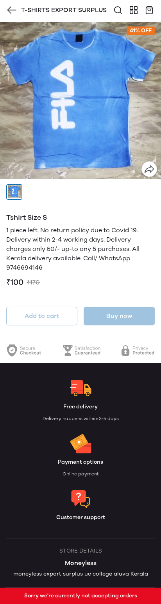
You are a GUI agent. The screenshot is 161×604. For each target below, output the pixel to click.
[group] (80, 100)
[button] (14, 192)
